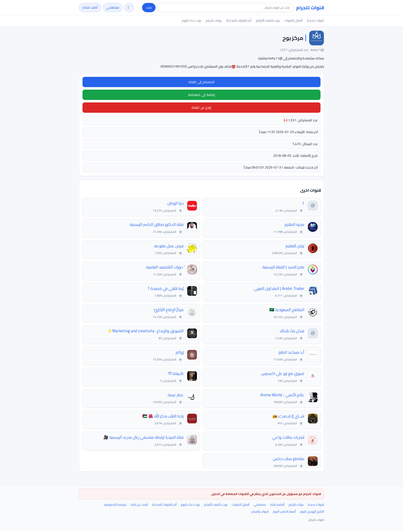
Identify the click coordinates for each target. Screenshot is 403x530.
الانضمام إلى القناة (201, 82)
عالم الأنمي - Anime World (282, 395)
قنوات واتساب (260, 511)
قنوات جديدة (315, 20)
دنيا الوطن (175, 203)
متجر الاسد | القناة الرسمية (283, 267)
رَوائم (180, 352)
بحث (149, 7)
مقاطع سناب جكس (288, 458)
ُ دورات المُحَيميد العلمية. (164, 267)
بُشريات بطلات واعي (288, 437)
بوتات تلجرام (214, 20)
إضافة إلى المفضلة (201, 95)
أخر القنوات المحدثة (238, 20)
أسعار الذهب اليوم (284, 511)
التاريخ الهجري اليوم (312, 511)
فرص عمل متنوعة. (168, 246)
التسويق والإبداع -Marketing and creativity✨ (145, 331)
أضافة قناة (277, 504)
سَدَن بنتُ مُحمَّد (292, 331)
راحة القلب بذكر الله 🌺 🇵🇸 (163, 416)
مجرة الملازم (294, 224)
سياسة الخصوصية (115, 504)
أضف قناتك (90, 7)
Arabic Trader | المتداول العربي (279, 288)
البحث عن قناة (139, 504)
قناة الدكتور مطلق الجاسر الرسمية (157, 224)
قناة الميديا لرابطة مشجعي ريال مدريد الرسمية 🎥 (143, 437)
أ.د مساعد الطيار (291, 352)
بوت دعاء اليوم (191, 20)
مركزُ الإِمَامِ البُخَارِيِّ (169, 309)
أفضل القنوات (293, 20)
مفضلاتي (112, 7)
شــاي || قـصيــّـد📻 (288, 416)
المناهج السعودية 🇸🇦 (286, 309)
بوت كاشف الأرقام (268, 20)
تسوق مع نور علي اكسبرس (282, 373)
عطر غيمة (176, 395)
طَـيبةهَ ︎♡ (176, 373)
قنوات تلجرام (310, 7)
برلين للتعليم (295, 246)
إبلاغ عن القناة (201, 107)
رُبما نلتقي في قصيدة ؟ (166, 288)
